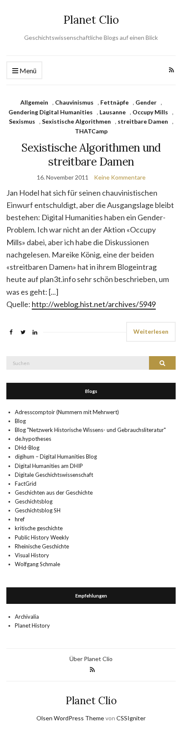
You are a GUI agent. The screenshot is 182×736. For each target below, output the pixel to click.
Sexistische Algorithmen (76, 121)
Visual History (32, 555)
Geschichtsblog (33, 501)
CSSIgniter (131, 718)
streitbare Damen (143, 121)
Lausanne (112, 112)
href (20, 519)
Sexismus (22, 121)
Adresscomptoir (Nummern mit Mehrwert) (67, 412)
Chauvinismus (74, 102)
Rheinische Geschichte (42, 546)
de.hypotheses (33, 438)
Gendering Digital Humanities (50, 112)
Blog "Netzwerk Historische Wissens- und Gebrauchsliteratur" (90, 429)
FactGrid (25, 483)
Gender (146, 102)
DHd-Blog (27, 447)
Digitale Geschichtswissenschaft (54, 474)
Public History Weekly (42, 537)
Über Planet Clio (91, 658)
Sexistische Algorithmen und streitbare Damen (90, 155)
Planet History (32, 625)
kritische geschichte (39, 528)
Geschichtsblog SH (38, 510)
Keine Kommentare (120, 177)
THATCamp (91, 131)
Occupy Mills (150, 112)
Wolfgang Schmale (37, 564)
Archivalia (27, 616)
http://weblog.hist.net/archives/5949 (94, 304)
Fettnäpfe (114, 102)
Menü (27, 70)
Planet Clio (91, 20)
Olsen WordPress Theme (70, 718)
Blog (20, 421)
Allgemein (34, 102)
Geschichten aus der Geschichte (54, 492)
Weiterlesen (150, 331)
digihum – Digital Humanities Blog (56, 456)
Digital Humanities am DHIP (49, 465)
